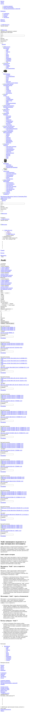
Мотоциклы (7, 646)
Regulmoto (8, 656)
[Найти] (2, 43)
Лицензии (5, 14)
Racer (7, 655)
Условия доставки (5, 688)
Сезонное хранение (8, 6)
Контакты (3, 692)
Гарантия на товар (5, 689)
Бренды (2, 667)
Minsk (7, 653)
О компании (6, 13)
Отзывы (5, 16)
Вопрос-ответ (4, 690)
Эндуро (8, 660)
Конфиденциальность (6, 709)
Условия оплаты (4, 686)
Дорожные (8, 657)
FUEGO (8, 650)
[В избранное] (1, 339)
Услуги (2, 669)
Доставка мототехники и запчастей (11, 8)
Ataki (7, 647)
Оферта (2, 710)
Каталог (2, 665)
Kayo (7, 652)
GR (7, 651)
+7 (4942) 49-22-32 (5, 24)
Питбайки (8, 659)
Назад (8, 231)
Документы (6, 17)
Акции (2, 666)
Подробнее (3, 338)
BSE (7, 648)
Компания (3, 670)
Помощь (3, 684)
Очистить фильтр (10, 323)
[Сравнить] (1, 340)
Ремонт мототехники (8, 7)
